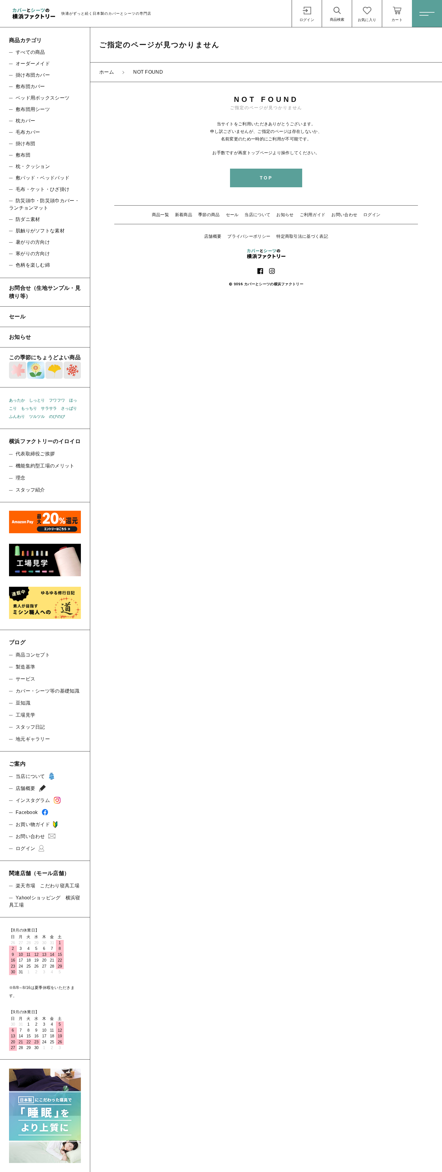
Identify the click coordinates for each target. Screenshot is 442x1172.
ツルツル (37, 416)
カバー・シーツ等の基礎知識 (47, 690)
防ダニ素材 (28, 219)
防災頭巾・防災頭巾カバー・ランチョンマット (44, 204)
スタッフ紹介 (30, 489)
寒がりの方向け (33, 253)
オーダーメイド (33, 63)
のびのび (57, 416)
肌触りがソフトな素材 (40, 230)
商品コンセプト (33, 654)
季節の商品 (209, 214)
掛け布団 (25, 143)
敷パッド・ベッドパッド (42, 177)
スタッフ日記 (30, 727)
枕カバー (25, 120)
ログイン (371, 214)
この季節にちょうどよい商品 (45, 357)
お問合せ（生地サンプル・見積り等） (45, 292)
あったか (17, 400)
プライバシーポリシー (248, 236)
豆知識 (23, 702)
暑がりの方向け (33, 242)
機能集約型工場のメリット (45, 465)
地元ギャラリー (33, 739)
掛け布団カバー (33, 75)
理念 (21, 477)
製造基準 (25, 666)
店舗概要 (212, 236)
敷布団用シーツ (33, 109)
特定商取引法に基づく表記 (302, 236)
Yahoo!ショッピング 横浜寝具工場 (44, 901)
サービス (25, 678)
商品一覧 (160, 214)
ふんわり (17, 416)
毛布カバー (28, 132)
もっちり (29, 408)
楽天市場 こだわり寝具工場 (47, 885)
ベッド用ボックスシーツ (42, 97)
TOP (266, 177)
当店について (257, 214)
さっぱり (69, 408)
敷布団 (23, 155)
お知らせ (284, 214)
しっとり (37, 400)
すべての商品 (30, 52)
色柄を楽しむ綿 (33, 265)
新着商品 (183, 214)
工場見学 (25, 715)
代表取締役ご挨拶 (35, 453)
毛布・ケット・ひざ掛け (42, 189)
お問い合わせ (344, 214)
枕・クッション (33, 166)
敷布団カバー (30, 86)
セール (232, 214)
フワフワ (57, 400)
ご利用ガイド (313, 214)
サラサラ (49, 408)
